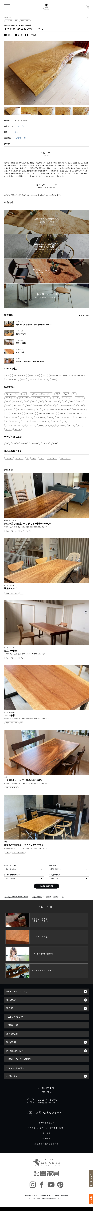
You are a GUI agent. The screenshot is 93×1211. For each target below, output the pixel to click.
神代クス (71, 425)
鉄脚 (7, 443)
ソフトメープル (28, 409)
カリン (34, 402)
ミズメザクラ (80, 417)
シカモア (51, 405)
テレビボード (54, 375)
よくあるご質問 (16, 1067)
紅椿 (47, 425)
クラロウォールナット (52, 402)
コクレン (80, 402)
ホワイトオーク (40, 417)
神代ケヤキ (61, 425)
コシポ (8, 405)
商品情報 (11, 1000)
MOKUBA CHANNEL (20, 1059)
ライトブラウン (65, 458)
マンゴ (25, 394)
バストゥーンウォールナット (47, 413)
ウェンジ (55, 398)
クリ (64, 402)
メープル (8, 421)
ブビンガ (8, 417)
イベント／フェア (91, 1178)
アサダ (58, 394)
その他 (54, 379)
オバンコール (79, 398)
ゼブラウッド (10, 409)
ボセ (22, 417)
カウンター (32, 379)
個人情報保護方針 (46, 1123)
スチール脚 (23, 443)
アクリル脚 (45, 443)
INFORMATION (15, 1050)
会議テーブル (44, 379)
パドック (62, 413)
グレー (42, 458)
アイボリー (19, 458)
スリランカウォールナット (66, 405)
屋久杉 (41, 425)
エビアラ (17, 429)
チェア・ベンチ (34, 375)
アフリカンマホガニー (12, 394)
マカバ (51, 417)
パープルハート (30, 413)
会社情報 (46, 1133)
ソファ (44, 375)
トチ (68, 409)
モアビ (17, 421)
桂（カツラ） (17, 402)
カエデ (8, 402)
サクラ (29, 405)
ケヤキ (72, 402)
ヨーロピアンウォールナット (14, 425)
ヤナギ (47, 421)
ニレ (7, 413)
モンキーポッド (36, 421)
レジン (80, 425)
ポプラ (30, 417)
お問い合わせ (13, 1076)
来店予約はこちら (91, 1199)
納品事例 (11, 1042)
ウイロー (8, 429)
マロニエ (69, 417)
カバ (26, 402)
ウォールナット (67, 398)
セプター (80, 405)
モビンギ (25, 421)
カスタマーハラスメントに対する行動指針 (46, 1128)
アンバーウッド (10, 398)
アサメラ (66, 394)
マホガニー (60, 417)
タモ (16, 20)
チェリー (60, 409)
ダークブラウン (52, 458)
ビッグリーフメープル (75, 413)
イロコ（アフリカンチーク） (40, 398)
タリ (45, 409)
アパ (74, 394)
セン (18, 409)
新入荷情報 (12, 1033)
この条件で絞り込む (46, 886)
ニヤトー (82, 409)
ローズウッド (31, 425)
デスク (8, 375)
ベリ (16, 417)
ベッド (23, 379)
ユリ (64, 421)
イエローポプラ (23, 398)
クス (41, 402)
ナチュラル (9, 458)
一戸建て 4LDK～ (24, 20)
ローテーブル (8, 20)
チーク (52, 409)
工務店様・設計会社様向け (46, 1144)
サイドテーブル (78, 375)
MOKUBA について (17, 991)
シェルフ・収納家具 (12, 379)
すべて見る (85, 315)
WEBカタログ (15, 1016)
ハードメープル (16, 413)
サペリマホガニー (39, 405)
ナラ (74, 409)
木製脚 (14, 443)
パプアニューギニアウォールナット (41, 394)
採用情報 (46, 1138)
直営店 (9, 1008)
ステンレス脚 (34, 443)
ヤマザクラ (56, 421)
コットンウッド (18, 405)
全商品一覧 (12, 1025)
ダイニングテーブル (19, 375)
